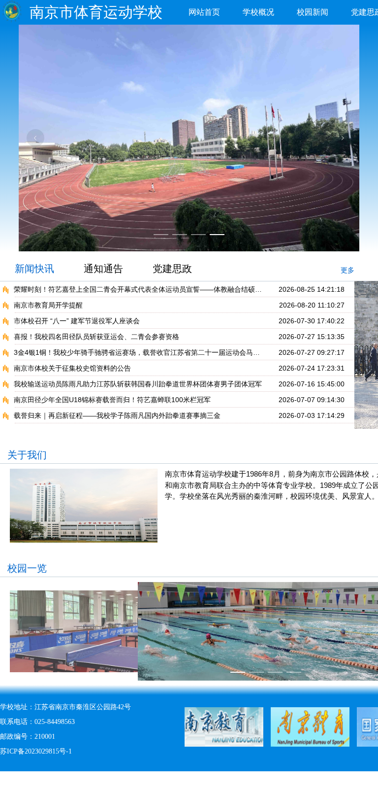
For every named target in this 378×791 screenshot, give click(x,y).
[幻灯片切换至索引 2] (179, 234)
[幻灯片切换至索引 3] (198, 234)
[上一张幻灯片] (35, 138)
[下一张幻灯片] (342, 138)
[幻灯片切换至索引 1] (161, 234)
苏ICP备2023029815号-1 (36, 751)
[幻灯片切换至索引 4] (217, 234)
